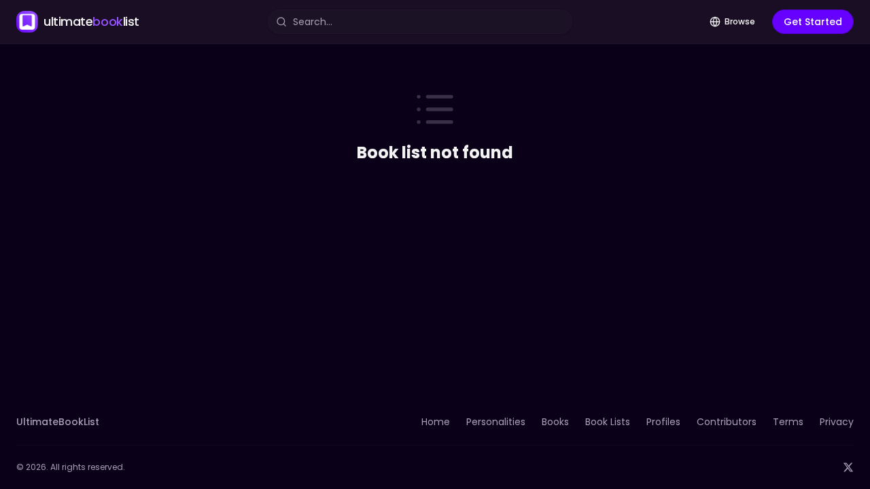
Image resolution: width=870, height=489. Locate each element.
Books (555, 422)
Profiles (663, 422)
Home (435, 422)
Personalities (495, 422)
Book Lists (607, 422)
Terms (788, 422)
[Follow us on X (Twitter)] (848, 467)
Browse (740, 21)
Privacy (837, 422)
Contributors (726, 422)
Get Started (813, 22)
